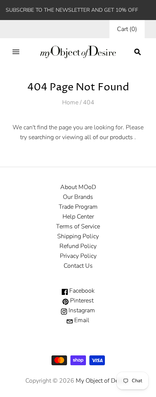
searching (41, 137)
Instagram (81, 310)
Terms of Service (78, 226)
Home (70, 102)
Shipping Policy (78, 236)
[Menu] (15, 51)
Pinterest (81, 300)
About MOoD (78, 187)
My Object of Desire (102, 381)
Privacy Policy (78, 256)
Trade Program (78, 207)
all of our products (108, 137)
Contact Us (78, 266)
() (127, 29)
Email (81, 320)
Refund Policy (78, 246)
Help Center (78, 216)
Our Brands (78, 197)
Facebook (81, 291)
